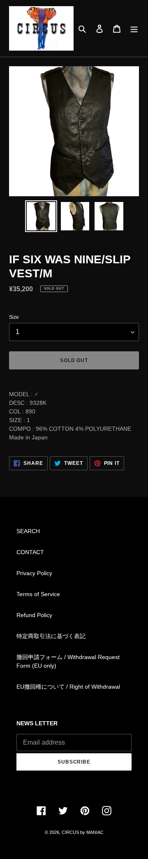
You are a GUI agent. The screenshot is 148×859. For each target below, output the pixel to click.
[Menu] (134, 28)
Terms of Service (38, 594)
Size (14, 317)
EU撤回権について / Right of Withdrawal (68, 686)
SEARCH (28, 531)
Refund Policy (34, 615)
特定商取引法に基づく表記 (51, 636)
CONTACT (30, 552)
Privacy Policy (34, 573)
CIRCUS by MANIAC (83, 832)
